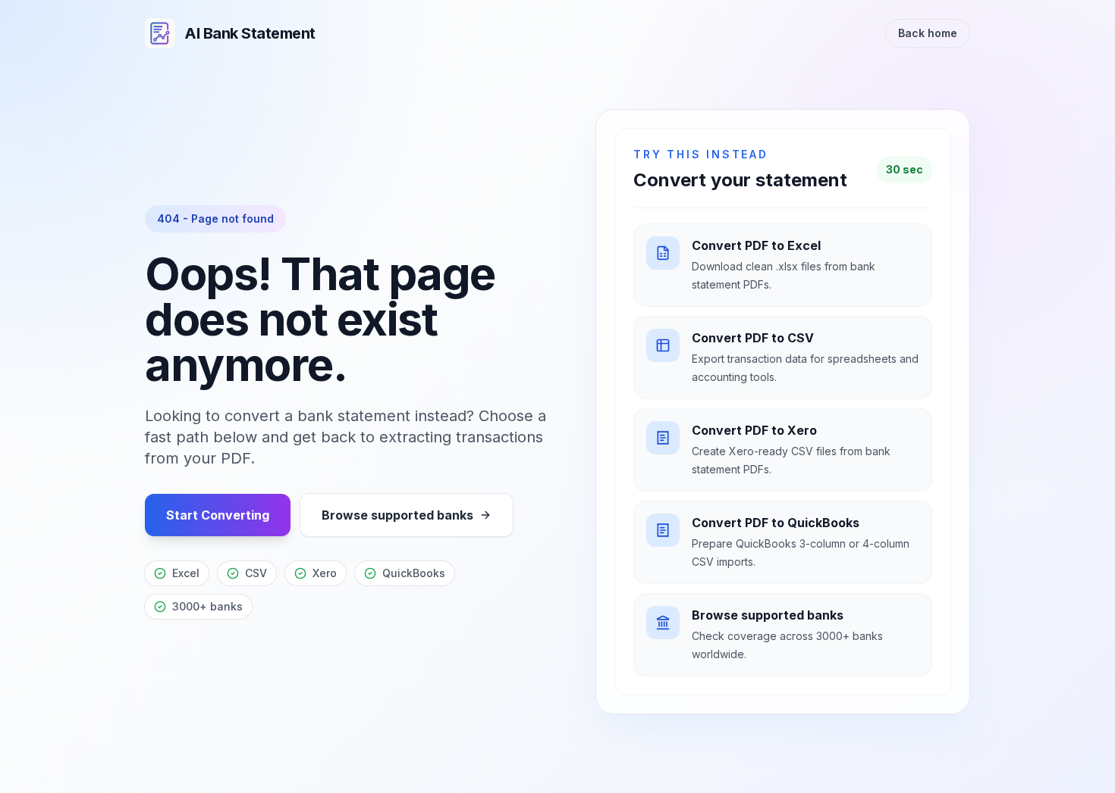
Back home (927, 33)
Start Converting (217, 515)
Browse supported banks (397, 515)
